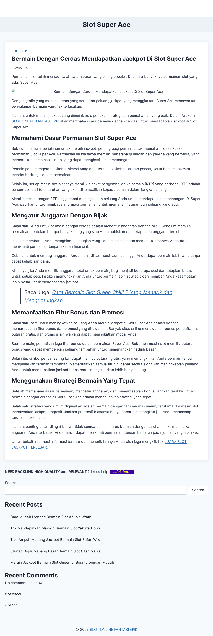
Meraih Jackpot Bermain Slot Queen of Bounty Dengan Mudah (62, 562)
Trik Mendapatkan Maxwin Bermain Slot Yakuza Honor (55, 528)
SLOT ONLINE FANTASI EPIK (113, 629)
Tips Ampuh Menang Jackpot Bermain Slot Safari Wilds (56, 540)
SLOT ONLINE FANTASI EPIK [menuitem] (35, 121)
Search (11, 483)
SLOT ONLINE (21, 51)
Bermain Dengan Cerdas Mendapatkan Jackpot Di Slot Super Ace (104, 58)
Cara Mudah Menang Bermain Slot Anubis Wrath (50, 517)
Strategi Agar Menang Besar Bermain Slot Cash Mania (55, 551)
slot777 (11, 605)
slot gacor (13, 594)
